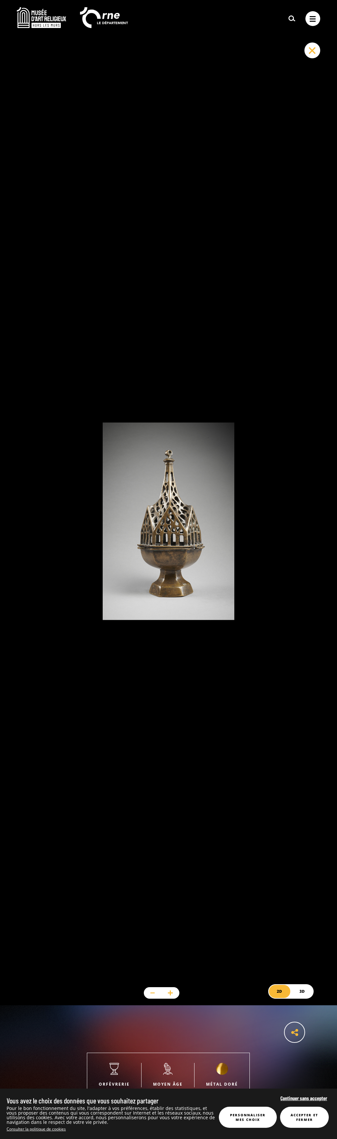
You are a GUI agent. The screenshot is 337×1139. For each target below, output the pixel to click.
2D (279, 991)
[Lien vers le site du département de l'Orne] (104, 26)
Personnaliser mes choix (248, 1117)
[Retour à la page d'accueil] (41, 26)
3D (302, 991)
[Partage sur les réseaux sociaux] (294, 1032)
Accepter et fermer (304, 1117)
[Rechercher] (292, 18)
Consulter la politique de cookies (36, 1129)
